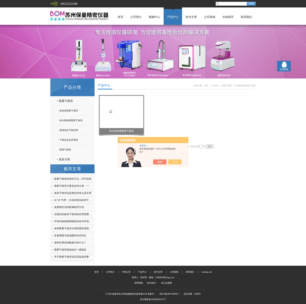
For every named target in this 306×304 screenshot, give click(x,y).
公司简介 (136, 16)
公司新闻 (209, 16)
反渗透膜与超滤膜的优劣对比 (70, 235)
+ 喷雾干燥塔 (64, 100)
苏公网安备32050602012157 (153, 299)
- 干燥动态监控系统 (68, 140)
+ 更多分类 (63, 159)
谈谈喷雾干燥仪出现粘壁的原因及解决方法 (77, 228)
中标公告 (126, 272)
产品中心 (172, 16)
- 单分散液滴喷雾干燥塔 (70, 120)
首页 (120, 16)
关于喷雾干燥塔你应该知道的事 (71, 256)
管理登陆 (138, 283)
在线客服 (284, 69)
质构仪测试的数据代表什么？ (70, 242)
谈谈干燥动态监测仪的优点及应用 (72, 193)
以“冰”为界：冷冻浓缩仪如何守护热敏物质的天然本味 (83, 200)
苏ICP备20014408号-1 (170, 294)
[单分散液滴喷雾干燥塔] (121, 112)
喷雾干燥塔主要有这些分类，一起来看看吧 (77, 186)
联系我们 (246, 16)
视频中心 (154, 16)
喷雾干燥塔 (227, 85)
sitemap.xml (207, 272)
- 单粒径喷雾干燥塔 (68, 110)
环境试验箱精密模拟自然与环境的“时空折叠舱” (80, 221)
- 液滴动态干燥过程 (68, 130)
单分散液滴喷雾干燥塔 (245, 85)
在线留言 (228, 16)
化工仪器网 (166, 283)
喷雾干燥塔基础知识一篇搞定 (70, 249)
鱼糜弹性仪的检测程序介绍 (69, 207)
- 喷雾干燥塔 (64, 149)
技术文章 (191, 16)
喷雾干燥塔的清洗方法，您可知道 (72, 179)
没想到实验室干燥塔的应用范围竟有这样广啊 (79, 214)
